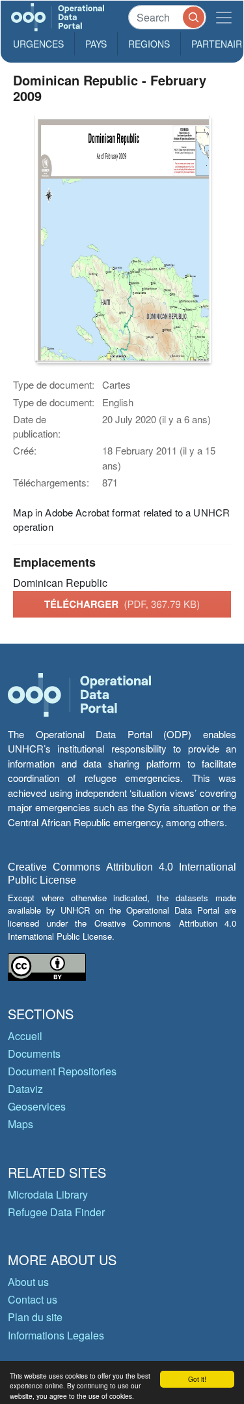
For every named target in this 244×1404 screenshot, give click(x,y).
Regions (149, 43)
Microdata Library (48, 1194)
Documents (34, 1053)
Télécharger (122, 604)
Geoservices (37, 1106)
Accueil (25, 1035)
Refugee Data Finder (56, 1211)
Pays (96, 43)
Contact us (32, 1299)
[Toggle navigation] (223, 17)
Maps (20, 1123)
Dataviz (25, 1088)
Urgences (38, 43)
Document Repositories (62, 1071)
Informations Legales (56, 1335)
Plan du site (35, 1316)
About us (28, 1281)
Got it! (197, 1379)
